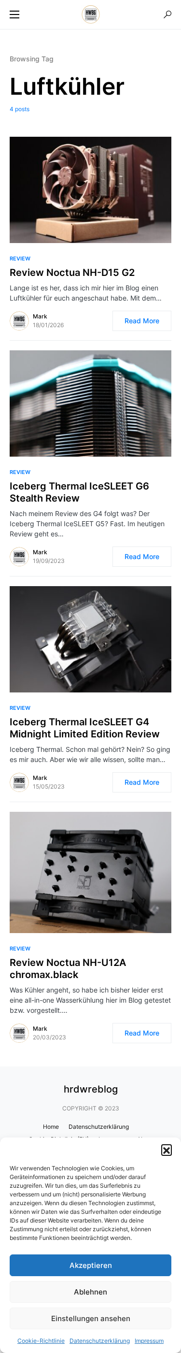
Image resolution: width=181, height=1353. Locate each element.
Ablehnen (90, 1291)
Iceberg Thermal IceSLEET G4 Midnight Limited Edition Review (85, 728)
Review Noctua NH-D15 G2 (72, 272)
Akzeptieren (91, 1265)
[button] (166, 1149)
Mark (40, 316)
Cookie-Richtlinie (41, 1340)
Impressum (149, 1340)
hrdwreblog (91, 1089)
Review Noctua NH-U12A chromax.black (68, 968)
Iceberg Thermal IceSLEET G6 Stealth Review (79, 492)
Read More (142, 321)
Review (20, 258)
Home (51, 1126)
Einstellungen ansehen (90, 1318)
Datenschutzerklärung (100, 1340)
